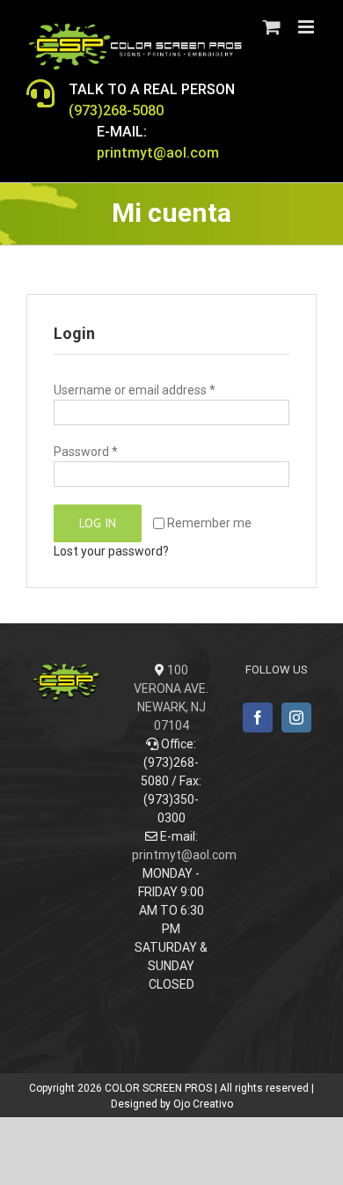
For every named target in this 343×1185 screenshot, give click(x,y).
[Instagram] (296, 717)
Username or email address (134, 390)
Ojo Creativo (203, 1104)
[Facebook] (258, 717)
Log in (97, 523)
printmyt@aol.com (184, 855)
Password (86, 452)
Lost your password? (111, 551)
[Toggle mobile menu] (307, 27)
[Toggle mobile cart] (272, 27)
